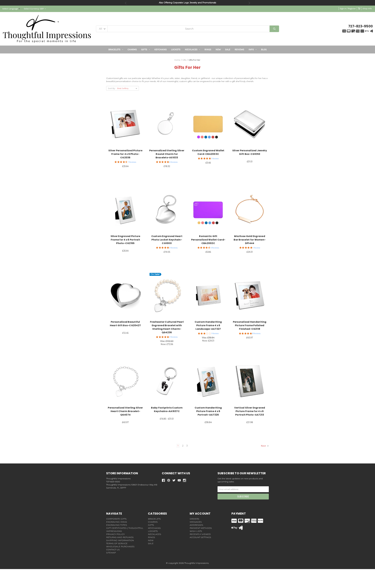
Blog (264, 49)
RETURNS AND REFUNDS (120, 537)
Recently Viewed (200, 534)
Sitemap (111, 552)
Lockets (175, 49)
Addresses (196, 525)
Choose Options (127, 124)
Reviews (239, 49)
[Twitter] (173, 480)
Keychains (160, 49)
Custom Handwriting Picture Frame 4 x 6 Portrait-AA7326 (208, 411)
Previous (125, 3)
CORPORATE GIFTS (116, 518)
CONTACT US (113, 549)
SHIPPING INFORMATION (120, 540)
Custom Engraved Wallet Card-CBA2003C (208, 152)
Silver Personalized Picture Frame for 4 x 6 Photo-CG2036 (125, 154)
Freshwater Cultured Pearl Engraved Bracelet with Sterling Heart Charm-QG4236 (167, 327)
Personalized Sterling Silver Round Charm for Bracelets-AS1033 (166, 154)
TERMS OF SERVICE (116, 543)
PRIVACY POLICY (115, 534)
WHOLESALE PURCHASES (120, 546)
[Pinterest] (168, 480)
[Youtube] (179, 480)
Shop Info (367, 8)
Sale (227, 49)
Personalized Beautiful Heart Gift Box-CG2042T (125, 323)
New (218, 49)
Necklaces (191, 49)
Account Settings (200, 537)
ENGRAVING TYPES (116, 525)
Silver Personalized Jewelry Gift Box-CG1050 (249, 152)
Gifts (144, 49)
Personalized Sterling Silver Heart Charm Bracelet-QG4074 (125, 411)
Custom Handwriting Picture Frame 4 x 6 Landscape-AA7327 (208, 325)
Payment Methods (201, 528)
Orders (194, 518)
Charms (132, 49)
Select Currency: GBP (34, 8)
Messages (196, 522)
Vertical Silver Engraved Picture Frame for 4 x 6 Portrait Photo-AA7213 (249, 411)
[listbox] (128, 88)
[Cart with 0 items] (359, 8)
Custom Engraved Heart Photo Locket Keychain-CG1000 (166, 240)
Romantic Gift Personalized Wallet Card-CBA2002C (208, 240)
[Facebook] (163, 480)
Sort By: (111, 88)
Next (249, 3)
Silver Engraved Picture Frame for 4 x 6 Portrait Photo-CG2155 (125, 240)
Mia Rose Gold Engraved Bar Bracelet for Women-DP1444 (250, 240)
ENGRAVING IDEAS (116, 522)
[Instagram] (184, 480)
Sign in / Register (348, 8)
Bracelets (114, 49)
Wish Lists (196, 531)
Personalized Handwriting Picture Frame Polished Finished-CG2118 (249, 325)
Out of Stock (251, 124)
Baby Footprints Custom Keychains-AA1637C (167, 409)
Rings (207, 49)
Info (251, 49)
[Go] (274, 28)
